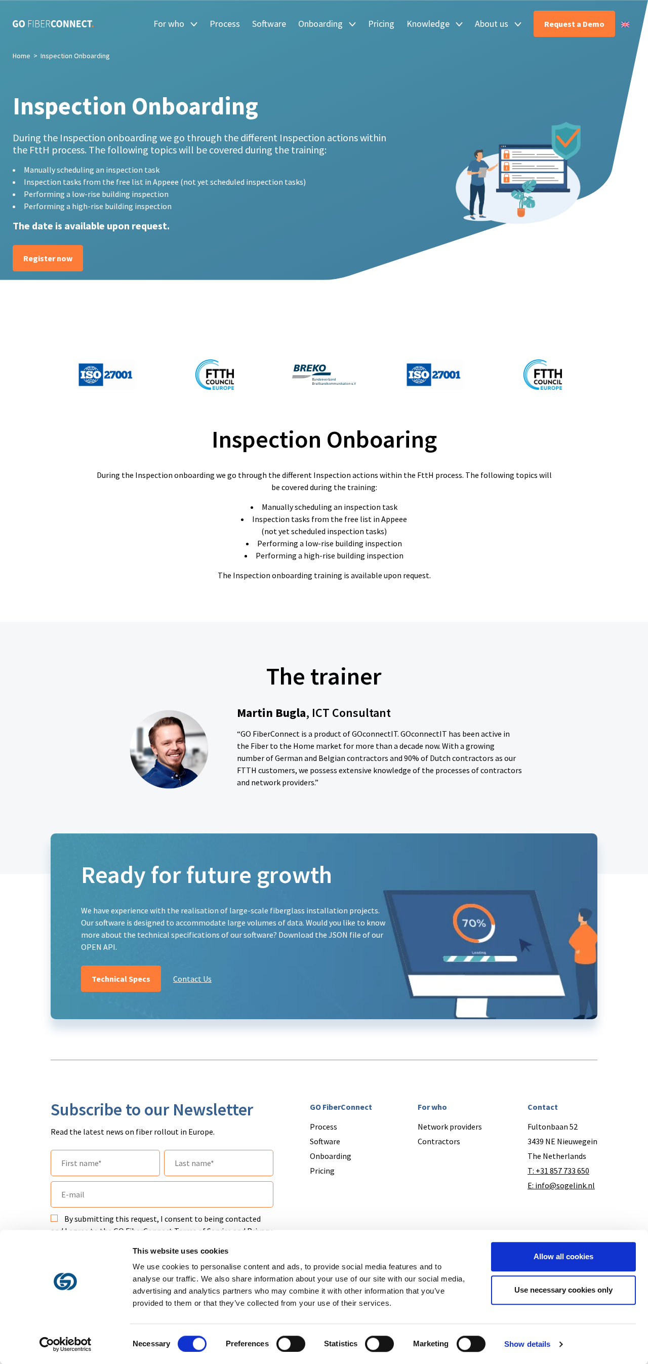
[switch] (290, 1344)
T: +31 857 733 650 (558, 1171)
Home (21, 55)
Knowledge (428, 23)
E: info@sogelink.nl (561, 1185)
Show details (527, 1344)
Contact (543, 1107)
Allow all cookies (563, 1256)
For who (168, 23)
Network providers (450, 1126)
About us (491, 23)
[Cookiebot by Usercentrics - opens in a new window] (65, 1344)
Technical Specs (121, 979)
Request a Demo (574, 24)
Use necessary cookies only (563, 1290)
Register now (47, 258)
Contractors (439, 1141)
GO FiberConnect (341, 1107)
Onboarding (320, 23)
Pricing (381, 23)
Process (225, 23)
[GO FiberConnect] (53, 23)
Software (269, 23)
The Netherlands (557, 1156)
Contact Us (192, 979)
